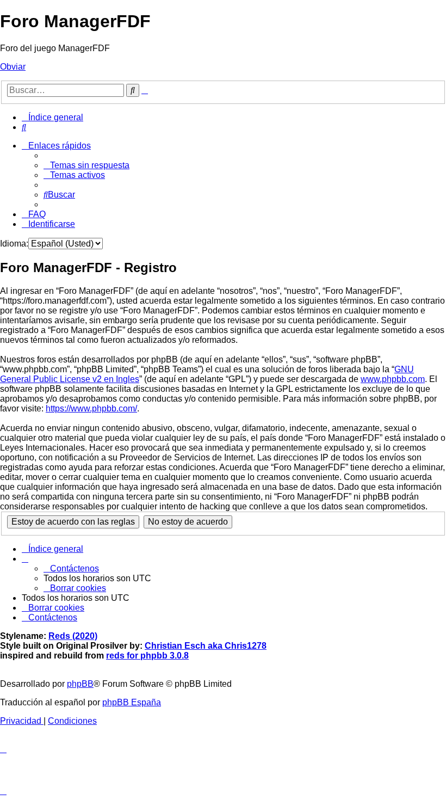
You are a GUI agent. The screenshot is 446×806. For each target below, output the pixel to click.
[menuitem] (24, 127)
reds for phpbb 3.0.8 (147, 655)
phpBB (80, 683)
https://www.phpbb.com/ (91, 408)
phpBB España (131, 702)
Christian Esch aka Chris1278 (206, 645)
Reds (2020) (72, 636)
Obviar (13, 66)
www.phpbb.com (393, 379)
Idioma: (14, 243)
